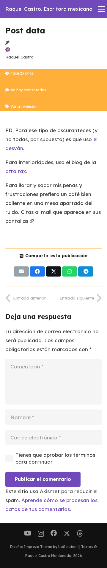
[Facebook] (54, 533)
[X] (67, 533)
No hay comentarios (28, 90)
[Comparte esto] (37, 271)
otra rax (15, 171)
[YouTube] (28, 533)
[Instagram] (41, 533)
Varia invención (23, 106)
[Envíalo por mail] (21, 271)
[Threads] (80, 533)
